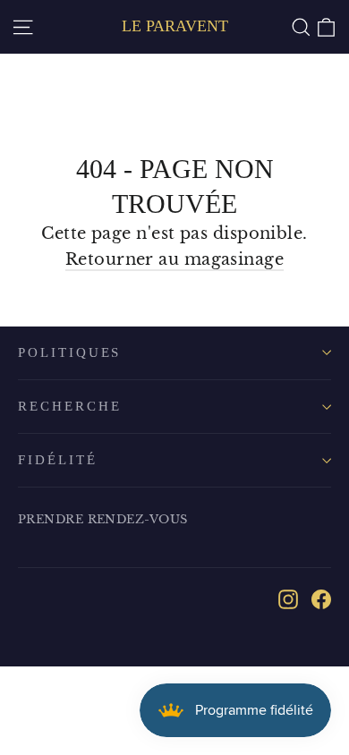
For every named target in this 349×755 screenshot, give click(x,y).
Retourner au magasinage (174, 259)
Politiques (69, 352)
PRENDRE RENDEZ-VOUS (103, 519)
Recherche (69, 406)
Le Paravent (175, 26)
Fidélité (58, 460)
